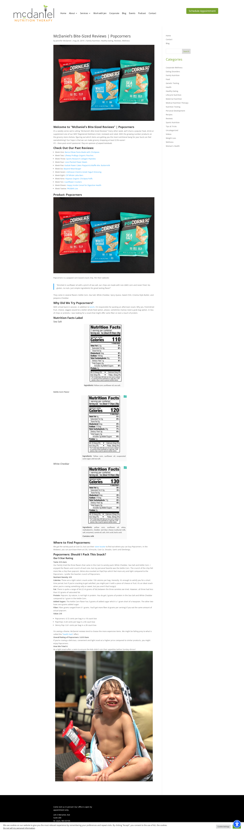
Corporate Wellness (174, 67)
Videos (168, 134)
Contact (169, 39)
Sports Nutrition (173, 122)
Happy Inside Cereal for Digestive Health (84, 185)
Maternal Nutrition (174, 99)
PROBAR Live (72, 188)
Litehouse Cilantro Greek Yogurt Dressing (83, 172)
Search (186, 51)
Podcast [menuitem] (142, 13)
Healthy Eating (107, 40)
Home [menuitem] (63, 13)
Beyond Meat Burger (72, 168)
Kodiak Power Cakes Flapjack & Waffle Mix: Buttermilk (87, 165)
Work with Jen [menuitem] (99, 13)
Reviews (117, 40)
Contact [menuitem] (152, 13)
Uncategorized (172, 130)
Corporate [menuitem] (114, 13)
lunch (92, 307)
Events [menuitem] (132, 13)
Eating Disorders (173, 71)
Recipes (169, 114)
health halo (68, 634)
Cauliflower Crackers (73, 182)
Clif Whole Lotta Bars (74, 175)
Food (168, 79)
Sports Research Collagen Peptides (81, 159)
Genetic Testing (172, 83)
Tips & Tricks (171, 126)
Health (168, 87)
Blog (168, 43)
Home (168, 35)
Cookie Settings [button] (223, 826)
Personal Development (175, 111)
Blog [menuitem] (124, 13)
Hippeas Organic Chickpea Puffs (79, 178)
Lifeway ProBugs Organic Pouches (79, 155)
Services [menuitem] (84, 13)
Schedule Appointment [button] (202, 11)
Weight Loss (171, 138)
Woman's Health (173, 146)
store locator (100, 546)
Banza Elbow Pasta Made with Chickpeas (82, 152)
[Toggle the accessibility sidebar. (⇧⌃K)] (237, 824)
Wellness (126, 40)
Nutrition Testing (173, 107)
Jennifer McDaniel (63, 40)
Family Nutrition (93, 40)
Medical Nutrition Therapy (177, 103)
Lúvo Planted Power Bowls (76, 162)
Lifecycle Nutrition (173, 95)
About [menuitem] (72, 13)
